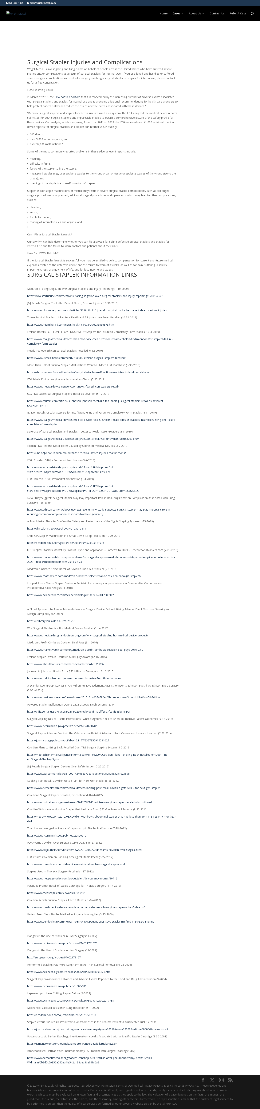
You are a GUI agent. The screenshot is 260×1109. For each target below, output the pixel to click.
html (112, 324)
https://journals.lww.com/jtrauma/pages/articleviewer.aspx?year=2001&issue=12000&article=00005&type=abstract (97, 1029)
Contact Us (217, 13)
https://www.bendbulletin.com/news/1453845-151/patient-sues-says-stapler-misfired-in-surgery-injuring (90, 921)
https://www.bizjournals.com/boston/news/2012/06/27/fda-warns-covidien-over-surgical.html (84, 850)
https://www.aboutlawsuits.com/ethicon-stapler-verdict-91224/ (65, 664)
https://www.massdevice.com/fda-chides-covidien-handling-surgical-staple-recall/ (76, 864)
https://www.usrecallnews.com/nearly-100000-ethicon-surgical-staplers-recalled (76, 358)
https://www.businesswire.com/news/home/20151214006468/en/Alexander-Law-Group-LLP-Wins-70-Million (93, 697)
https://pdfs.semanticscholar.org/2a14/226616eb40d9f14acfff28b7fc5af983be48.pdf (78, 711)
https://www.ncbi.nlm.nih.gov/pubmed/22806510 (56, 835)
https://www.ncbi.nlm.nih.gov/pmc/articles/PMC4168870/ (62, 726)
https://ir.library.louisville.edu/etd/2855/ (50, 621)
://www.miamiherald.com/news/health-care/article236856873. (71, 324)
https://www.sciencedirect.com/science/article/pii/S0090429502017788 (70, 1000)
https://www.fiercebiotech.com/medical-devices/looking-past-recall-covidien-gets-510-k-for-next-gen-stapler (93, 788)
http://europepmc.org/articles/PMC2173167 (54, 957)
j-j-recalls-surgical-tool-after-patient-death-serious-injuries (131, 310)
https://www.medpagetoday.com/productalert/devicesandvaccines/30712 (72, 878)
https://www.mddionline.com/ (45, 678)
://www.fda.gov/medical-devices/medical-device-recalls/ (67, 339)
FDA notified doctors (67, 97)
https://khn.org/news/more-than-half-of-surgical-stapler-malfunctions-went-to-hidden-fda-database (88, 372)
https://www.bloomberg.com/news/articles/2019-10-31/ (61, 310)
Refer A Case (238, 13)
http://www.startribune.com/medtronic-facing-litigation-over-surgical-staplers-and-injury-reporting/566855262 (94, 296)
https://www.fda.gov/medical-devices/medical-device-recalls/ (64, 419)
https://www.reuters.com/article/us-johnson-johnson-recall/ (63, 401)
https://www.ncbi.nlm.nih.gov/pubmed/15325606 (56, 986)
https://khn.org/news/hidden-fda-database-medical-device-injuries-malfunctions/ (76, 453)
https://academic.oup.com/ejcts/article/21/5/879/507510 (62, 1015)
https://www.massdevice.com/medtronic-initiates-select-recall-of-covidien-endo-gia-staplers (83, 576)
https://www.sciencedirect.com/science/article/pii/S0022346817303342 (70, 595)
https (30, 324)
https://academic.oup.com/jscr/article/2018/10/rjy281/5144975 (65, 543)
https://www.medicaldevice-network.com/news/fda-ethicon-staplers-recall (72, 386)
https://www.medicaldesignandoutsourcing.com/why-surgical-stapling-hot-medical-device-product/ (87, 635)
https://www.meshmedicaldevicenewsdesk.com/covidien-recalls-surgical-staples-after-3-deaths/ (86, 907)
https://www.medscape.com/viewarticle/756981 (56, 893)
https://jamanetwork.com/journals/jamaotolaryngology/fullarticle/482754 (72, 1043)
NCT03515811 (77, 528)
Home (163, 13)
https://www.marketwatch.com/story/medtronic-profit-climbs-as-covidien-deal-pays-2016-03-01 (86, 649)
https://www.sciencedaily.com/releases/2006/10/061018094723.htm (69, 972)
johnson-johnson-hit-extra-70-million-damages (92, 678)
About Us (195, 13)
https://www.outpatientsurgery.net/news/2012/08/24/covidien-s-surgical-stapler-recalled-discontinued (89, 802)
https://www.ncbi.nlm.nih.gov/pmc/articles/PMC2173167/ (62, 943)
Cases (176, 13)
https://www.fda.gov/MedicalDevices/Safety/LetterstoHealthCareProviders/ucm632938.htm (83, 438)
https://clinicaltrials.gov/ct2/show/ (47, 528)
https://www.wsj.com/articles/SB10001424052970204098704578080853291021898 (78, 773)
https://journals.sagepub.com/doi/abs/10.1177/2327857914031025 (68, 740)
